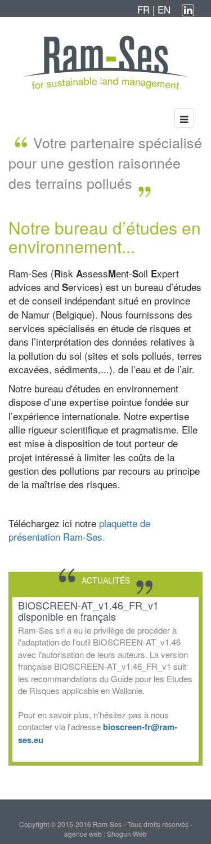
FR (144, 9)
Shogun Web (127, 833)
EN (164, 9)
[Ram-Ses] (105, 63)
